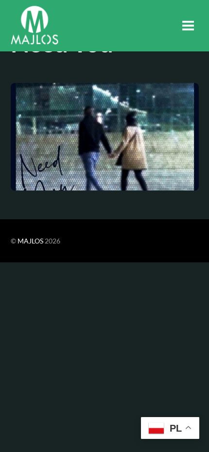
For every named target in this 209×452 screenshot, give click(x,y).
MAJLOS (30, 241)
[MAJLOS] (34, 39)
